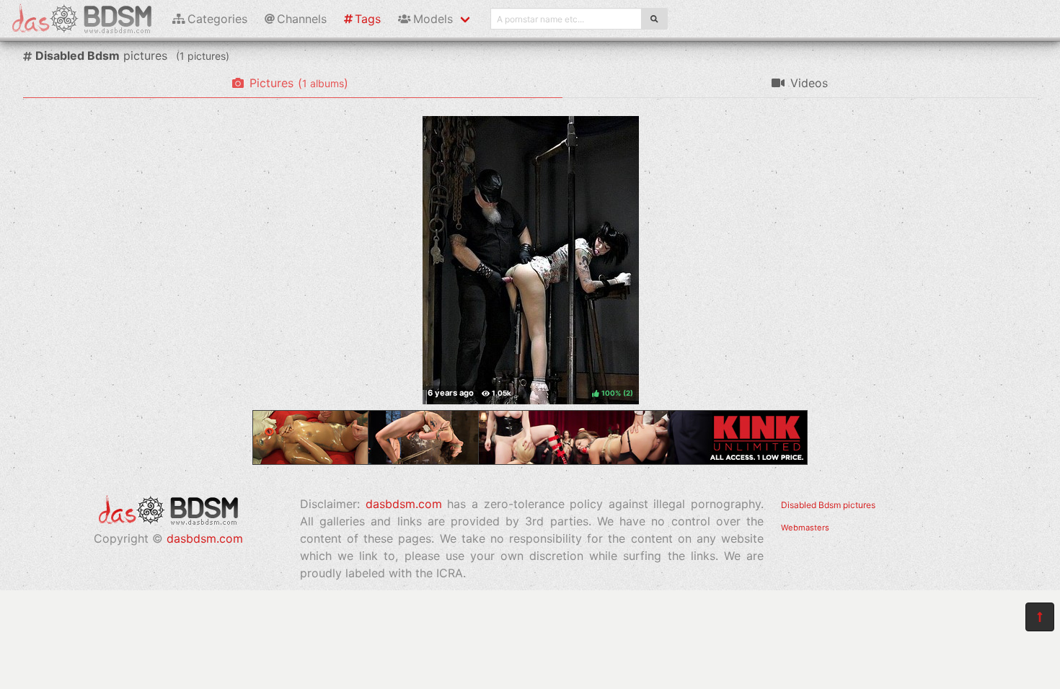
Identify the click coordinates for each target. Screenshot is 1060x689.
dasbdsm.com (205, 538)
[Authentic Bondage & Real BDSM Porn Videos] (530, 460)
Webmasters (805, 528)
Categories (217, 19)
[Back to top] (1039, 617)
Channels (302, 19)
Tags (368, 19)
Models (433, 19)
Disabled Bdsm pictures (828, 504)
